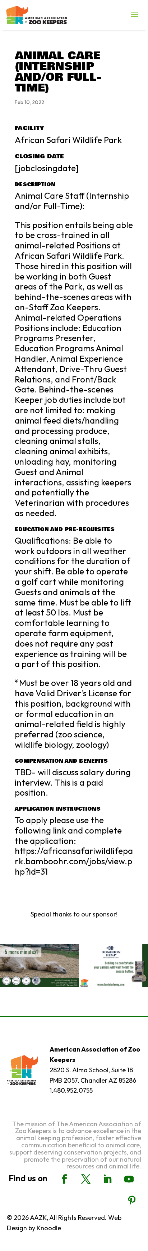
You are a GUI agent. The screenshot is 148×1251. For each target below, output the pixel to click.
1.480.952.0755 (71, 1090)
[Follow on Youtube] (129, 1179)
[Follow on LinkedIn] (107, 1179)
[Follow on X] (86, 1179)
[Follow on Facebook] (64, 1179)
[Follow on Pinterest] (131, 1200)
